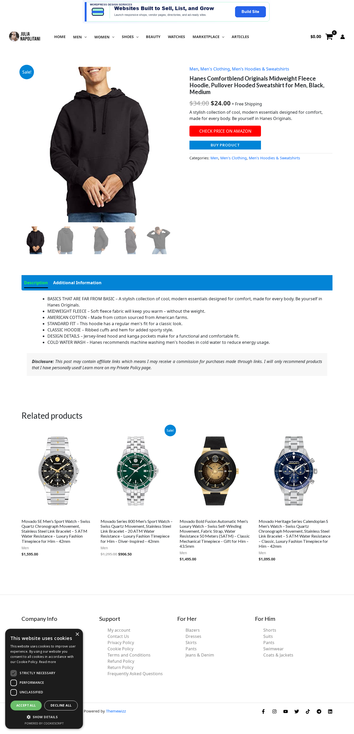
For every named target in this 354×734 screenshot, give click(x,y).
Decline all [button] (61, 705)
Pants (191, 649)
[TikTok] (308, 711)
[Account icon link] (342, 36)
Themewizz (116, 711)
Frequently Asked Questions (135, 673)
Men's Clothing (215, 69)
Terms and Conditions (129, 655)
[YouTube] (285, 711)
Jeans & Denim (200, 655)
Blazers (193, 630)
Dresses (193, 636)
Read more (47, 662)
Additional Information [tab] (77, 283)
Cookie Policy (120, 649)
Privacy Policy (121, 642)
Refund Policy (121, 661)
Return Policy (120, 667)
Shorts (269, 630)
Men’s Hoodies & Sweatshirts (260, 69)
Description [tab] (36, 283)
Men (193, 69)
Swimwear (273, 649)
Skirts (191, 642)
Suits (268, 636)
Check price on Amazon (225, 131)
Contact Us (118, 636)
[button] (84, 36)
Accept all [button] (26, 705)
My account (119, 630)
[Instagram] (274, 711)
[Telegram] (319, 711)
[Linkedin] (330, 711)
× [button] (77, 634)
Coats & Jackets (278, 655)
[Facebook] (263, 711)
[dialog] (44, 679)
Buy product (225, 145)
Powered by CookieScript (44, 723)
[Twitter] (296, 711)
